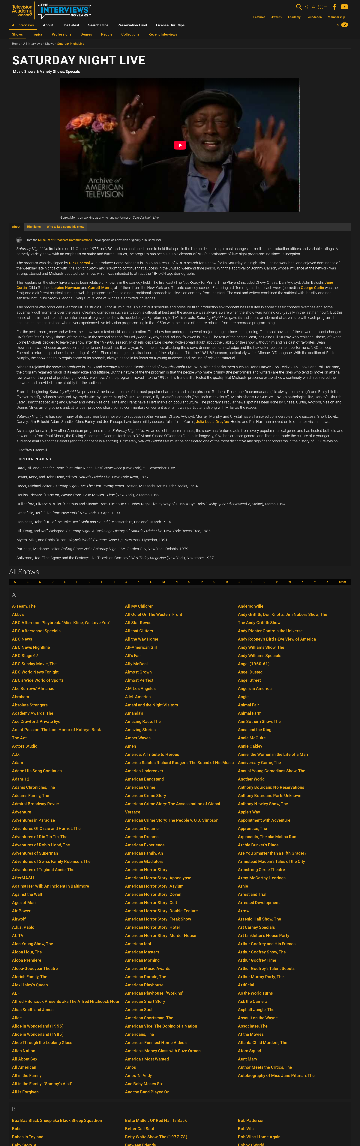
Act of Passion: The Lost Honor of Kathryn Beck (56, 729)
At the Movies (251, 1034)
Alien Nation (23, 1051)
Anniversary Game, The (259, 762)
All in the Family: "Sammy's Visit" (42, 1083)
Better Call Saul (139, 1128)
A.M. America (138, 696)
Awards (276, 17)
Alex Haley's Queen (30, 985)
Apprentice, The (252, 828)
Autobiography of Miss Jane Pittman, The (276, 1075)
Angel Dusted (250, 672)
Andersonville (250, 606)
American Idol (138, 943)
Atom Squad (249, 1051)
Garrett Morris (100, 287)
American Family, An (144, 853)
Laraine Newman (65, 287)
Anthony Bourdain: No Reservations (271, 787)
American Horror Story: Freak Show (158, 919)
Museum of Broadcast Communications (65, 240)
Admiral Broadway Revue (35, 803)
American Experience (145, 845)
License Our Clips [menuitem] (170, 25)
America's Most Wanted (147, 1059)
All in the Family (27, 1075)
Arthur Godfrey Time (257, 960)
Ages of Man (24, 902)
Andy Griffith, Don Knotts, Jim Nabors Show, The (282, 614)
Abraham (20, 696)
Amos (130, 1067)
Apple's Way (249, 812)
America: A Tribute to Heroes (152, 754)
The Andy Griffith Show (259, 622)
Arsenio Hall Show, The (259, 919)
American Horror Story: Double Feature (161, 911)
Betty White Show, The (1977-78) (156, 1137)
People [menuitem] (106, 34)
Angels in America (255, 688)
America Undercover (144, 771)
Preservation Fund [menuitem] (132, 25)
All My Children (139, 606)
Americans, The (139, 1034)
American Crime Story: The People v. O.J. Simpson (171, 820)
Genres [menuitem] (86, 34)
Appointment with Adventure (264, 820)
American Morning (142, 960)
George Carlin (312, 287)
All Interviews (32, 43)
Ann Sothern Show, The (259, 721)
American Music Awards (147, 968)
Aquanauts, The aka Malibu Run (267, 836)
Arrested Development (259, 902)
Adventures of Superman (35, 853)
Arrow (243, 911)
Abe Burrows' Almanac (33, 688)
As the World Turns (255, 993)
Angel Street (249, 680)
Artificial (246, 985)
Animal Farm (250, 713)
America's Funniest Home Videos (156, 1042)
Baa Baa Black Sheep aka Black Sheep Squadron (57, 1120)
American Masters (142, 952)
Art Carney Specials (256, 927)
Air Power (21, 911)
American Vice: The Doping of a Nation (161, 1026)
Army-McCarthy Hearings (262, 878)
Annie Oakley (250, 746)
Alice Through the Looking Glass (42, 1042)
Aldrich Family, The (29, 976)
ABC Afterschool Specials (36, 631)
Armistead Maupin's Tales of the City (271, 861)
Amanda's (134, 713)
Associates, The (253, 1026)
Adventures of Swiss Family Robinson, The (51, 861)
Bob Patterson (251, 1120)
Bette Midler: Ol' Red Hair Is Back (156, 1120)
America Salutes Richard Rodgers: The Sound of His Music (179, 762)
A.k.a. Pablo (23, 927)
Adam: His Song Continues (37, 771)
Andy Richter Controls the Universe (270, 631)
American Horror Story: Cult (151, 902)
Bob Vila (246, 1128)
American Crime (140, 787)
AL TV (18, 935)
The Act (19, 738)
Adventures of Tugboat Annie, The (43, 869)
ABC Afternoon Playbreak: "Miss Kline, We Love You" (61, 622)
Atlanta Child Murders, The (262, 1042)
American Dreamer (142, 828)
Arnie (243, 886)
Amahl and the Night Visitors (151, 705)
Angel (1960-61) (254, 664)
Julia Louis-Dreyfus (212, 421)
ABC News (22, 639)
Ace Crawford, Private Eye (36, 721)
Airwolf (19, 919)
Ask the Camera (252, 1001)
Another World (251, 779)
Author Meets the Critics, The (265, 1067)
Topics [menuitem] (37, 34)
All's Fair (133, 655)
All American (24, 1067)
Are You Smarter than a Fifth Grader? (272, 853)
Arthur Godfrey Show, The (262, 952)
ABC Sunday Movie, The (34, 664)
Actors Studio (25, 746)
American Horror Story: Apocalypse (158, 878)
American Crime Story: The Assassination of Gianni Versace (172, 807)
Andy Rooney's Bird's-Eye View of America (277, 639)
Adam (17, 762)
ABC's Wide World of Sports (38, 680)
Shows (49, 43)
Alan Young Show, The (32, 943)
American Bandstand (144, 779)
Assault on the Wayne (258, 1018)
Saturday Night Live (70, 43)
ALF (16, 993)
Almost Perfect (139, 680)
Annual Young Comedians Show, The (271, 771)
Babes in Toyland (27, 1137)
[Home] (53, 12)
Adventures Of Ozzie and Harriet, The (46, 828)
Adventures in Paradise (33, 820)
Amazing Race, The (143, 721)
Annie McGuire (252, 738)
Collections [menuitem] (130, 34)
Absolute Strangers (30, 705)
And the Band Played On (147, 1092)
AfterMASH (23, 878)
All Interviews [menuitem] (23, 25)
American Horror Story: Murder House (160, 935)
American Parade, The (145, 976)
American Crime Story (145, 795)
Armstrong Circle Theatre (261, 869)
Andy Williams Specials (259, 655)
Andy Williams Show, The (261, 647)
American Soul (138, 1009)
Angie (243, 696)
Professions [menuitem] (61, 34)
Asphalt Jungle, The (256, 1009)
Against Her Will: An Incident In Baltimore (50, 886)
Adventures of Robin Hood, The (41, 845)
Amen (130, 746)
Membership (336, 17)
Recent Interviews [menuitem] (162, 34)
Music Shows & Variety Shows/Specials (46, 71)
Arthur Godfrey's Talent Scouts (266, 968)
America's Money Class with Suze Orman (163, 1051)
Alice (17, 1018)
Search (316, 7)
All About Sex (24, 1059)
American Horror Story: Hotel (152, 927)
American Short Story (145, 1001)
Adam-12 (21, 779)
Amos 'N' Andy (138, 1075)
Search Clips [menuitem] (98, 25)
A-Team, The (24, 606)
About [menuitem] (48, 25)
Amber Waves (138, 738)
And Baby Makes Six (144, 1083)
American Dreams (141, 836)
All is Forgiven (25, 1092)
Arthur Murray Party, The (261, 976)
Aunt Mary (247, 1059)
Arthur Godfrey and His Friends (267, 943)
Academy (294, 17)
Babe (17, 1128)
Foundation (314, 17)
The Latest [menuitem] (70, 25)
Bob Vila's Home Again (259, 1137)
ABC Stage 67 (25, 655)
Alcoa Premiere (26, 960)
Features (259, 17)
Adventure (21, 812)
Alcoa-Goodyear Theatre (35, 968)
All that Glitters (139, 631)
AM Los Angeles (140, 688)
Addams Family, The (30, 795)
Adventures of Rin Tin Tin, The (40, 836)
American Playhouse (144, 985)
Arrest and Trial (252, 894)
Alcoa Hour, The (27, 952)
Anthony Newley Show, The (263, 803)
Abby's (18, 614)
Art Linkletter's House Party (263, 935)
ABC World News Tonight (35, 672)
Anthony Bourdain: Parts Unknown (269, 795)
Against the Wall (27, 894)
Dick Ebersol (79, 263)
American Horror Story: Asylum (154, 886)
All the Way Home (141, 639)
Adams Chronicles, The (33, 787)
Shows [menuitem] (17, 34)
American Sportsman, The (149, 1018)
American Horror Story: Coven (153, 894)
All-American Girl (141, 647)
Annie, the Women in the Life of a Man (273, 754)
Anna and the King (254, 729)
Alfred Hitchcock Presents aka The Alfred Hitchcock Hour (65, 1001)
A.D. (16, 754)
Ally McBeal (136, 664)
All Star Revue (138, 622)
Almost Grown (138, 672)
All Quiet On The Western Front (153, 614)
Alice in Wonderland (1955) (38, 1026)
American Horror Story (146, 869)
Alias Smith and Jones (32, 1009)
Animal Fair (248, 705)
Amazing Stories (140, 729)
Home (16, 43)
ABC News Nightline (31, 647)
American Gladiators (144, 861)
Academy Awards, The (32, 713)
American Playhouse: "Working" (154, 993)
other (342, 581)
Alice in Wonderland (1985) (38, 1034)
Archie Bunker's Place (258, 845)
